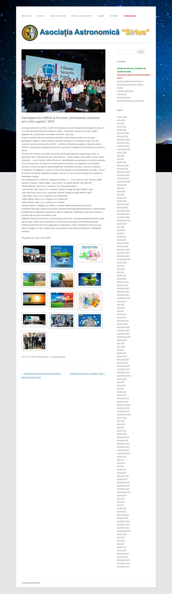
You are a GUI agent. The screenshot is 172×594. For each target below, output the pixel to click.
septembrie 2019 (123, 375)
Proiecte (40, 16)
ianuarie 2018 (122, 440)
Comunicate (122, 94)
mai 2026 (120, 123)
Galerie (101, 16)
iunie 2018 (121, 424)
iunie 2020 (121, 346)
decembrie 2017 (123, 443)
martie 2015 (121, 550)
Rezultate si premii (58, 16)
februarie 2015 (123, 553)
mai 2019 (120, 388)
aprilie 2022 (121, 275)
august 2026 (122, 117)
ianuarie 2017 (122, 479)
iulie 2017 (120, 459)
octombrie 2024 (123, 178)
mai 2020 (120, 349)
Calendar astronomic (125, 91)
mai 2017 (120, 466)
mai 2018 (120, 427)
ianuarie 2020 (122, 362)
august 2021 (122, 301)
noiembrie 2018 (123, 408)
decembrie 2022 (123, 249)
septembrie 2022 (123, 259)
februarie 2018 (123, 437)
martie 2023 (121, 239)
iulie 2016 (120, 498)
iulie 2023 (120, 226)
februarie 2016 (123, 514)
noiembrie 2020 (123, 330)
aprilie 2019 (121, 391)
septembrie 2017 (123, 453)
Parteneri (114, 16)
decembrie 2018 (123, 404)
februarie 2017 (123, 476)
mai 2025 (120, 159)
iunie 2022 (121, 269)
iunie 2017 (121, 463)
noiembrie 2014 (123, 563)
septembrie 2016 (123, 492)
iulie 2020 (120, 343)
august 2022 (122, 262)
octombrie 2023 (123, 217)
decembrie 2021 (123, 288)
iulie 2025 (120, 155)
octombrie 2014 (123, 566)
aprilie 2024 (121, 197)
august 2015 (122, 534)
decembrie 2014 (123, 560)
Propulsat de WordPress (31, 582)
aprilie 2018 (121, 430)
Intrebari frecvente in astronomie (130, 100)
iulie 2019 (120, 382)
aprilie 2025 (121, 162)
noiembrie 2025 (123, 142)
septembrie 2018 (123, 414)
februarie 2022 (123, 281)
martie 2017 (121, 472)
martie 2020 (121, 356)
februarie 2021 (123, 320)
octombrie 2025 (123, 146)
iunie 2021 (121, 307)
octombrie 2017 (123, 450)
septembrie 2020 (123, 336)
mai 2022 (120, 272)
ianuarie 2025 (122, 168)
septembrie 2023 (123, 220)
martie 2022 (121, 278)
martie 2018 (121, 434)
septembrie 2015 (123, 531)
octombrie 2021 (123, 294)
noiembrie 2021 (123, 291)
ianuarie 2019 (122, 401)
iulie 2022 (120, 265)
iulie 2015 (120, 537)
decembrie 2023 (123, 210)
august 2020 (122, 340)
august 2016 (122, 495)
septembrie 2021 (123, 298)
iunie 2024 (121, 191)
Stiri (46, 356)
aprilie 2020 (121, 353)
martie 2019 (121, 395)
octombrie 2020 (123, 333)
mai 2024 (120, 194)
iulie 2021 (120, 304)
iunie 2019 (121, 385)
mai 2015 (120, 544)
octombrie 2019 (123, 372)
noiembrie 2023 (123, 214)
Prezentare (26, 16)
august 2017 (122, 456)
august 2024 (122, 184)
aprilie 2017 (121, 469)
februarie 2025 (123, 165)
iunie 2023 (121, 230)
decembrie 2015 (123, 521)
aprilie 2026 (121, 126)
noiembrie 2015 (123, 524)
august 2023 (122, 223)
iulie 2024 (120, 188)
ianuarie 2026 (122, 136)
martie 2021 (121, 317)
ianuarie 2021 (122, 324)
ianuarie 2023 (122, 246)
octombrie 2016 (123, 489)
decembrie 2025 (123, 139)
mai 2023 (120, 233)
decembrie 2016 (123, 482)
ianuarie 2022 (122, 285)
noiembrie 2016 (123, 485)
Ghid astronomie (124, 97)
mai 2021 (120, 311)
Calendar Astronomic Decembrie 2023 (87, 373)
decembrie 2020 (123, 327)
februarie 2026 (123, 133)
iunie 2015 (121, 540)
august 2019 (122, 379)
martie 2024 (121, 201)
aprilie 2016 (121, 508)
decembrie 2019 (123, 366)
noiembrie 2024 (123, 175)
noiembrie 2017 (123, 446)
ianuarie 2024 (122, 207)
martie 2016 (121, 511)
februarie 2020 (123, 359)
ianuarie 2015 (122, 556)
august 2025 (122, 152)
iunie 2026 (121, 120)
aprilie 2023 (121, 236)
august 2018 (122, 417)
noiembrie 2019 (123, 369)
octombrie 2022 (123, 256)
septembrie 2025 (123, 149)
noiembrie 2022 (123, 252)
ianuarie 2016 (122, 518)
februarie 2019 (123, 398)
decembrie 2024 (123, 172)
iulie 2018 (120, 421)
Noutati (41, 356)
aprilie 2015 (121, 547)
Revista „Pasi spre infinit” (81, 16)
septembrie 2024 (123, 181)
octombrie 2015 (123, 527)
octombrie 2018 (123, 411)
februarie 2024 (123, 204)
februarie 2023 (123, 243)
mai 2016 (120, 505)
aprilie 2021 (121, 314)
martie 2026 (121, 129)
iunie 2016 (121, 501)
